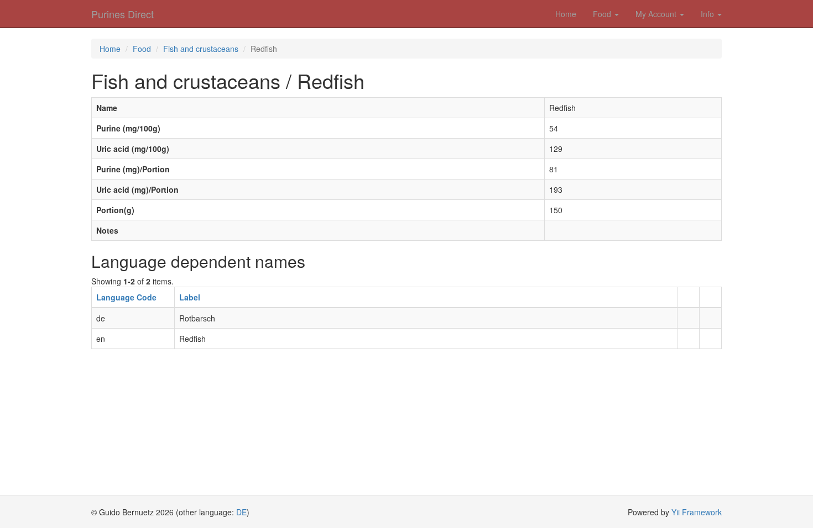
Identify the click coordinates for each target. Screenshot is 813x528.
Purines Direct (122, 14)
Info (708, 13)
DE (241, 512)
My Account (657, 13)
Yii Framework (696, 512)
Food (603, 13)
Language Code (126, 297)
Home (565, 13)
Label (189, 297)
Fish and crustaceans (200, 48)
